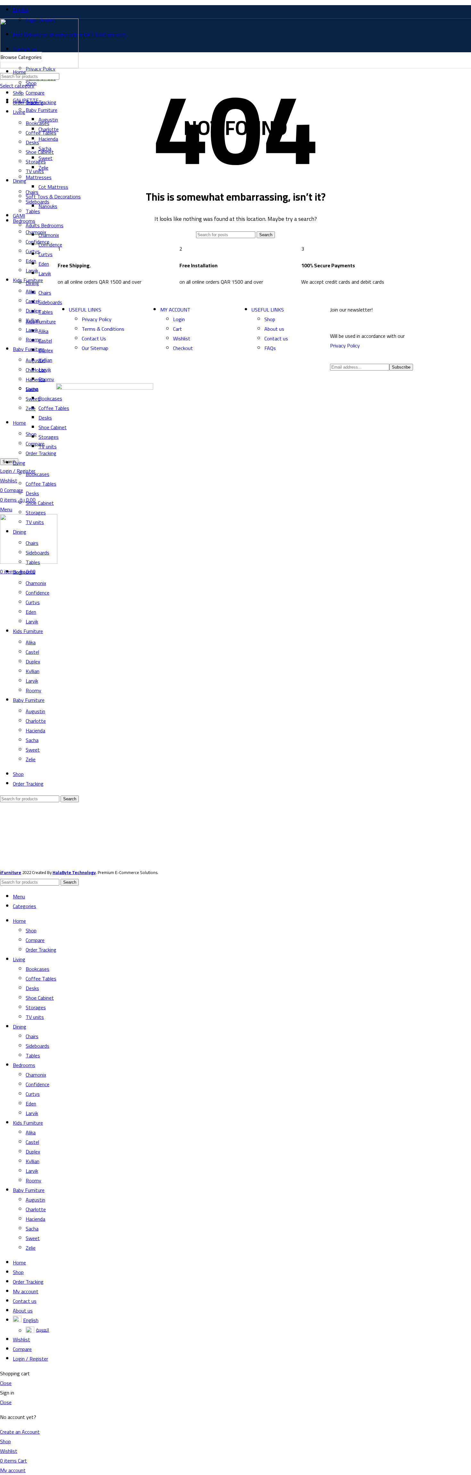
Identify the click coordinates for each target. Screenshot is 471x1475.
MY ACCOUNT (175, 309)
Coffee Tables (41, 978)
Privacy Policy (97, 319)
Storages (36, 1007)
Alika (31, 1132)
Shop (31, 83)
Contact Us (94, 338)
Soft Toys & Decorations (53, 196)
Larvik (32, 1113)
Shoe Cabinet (40, 998)
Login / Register (30, 1358)
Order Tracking (41, 949)
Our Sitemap (95, 348)
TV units (35, 171)
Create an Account (20, 1432)
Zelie (31, 1248)
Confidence (37, 1084)
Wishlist (181, 338)
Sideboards (37, 201)
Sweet (33, 1238)
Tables (33, 211)
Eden (31, 1103)
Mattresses (39, 177)
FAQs (270, 348)
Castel (32, 1142)
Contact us (276, 338)
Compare (35, 940)
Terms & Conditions (103, 329)
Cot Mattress (53, 187)
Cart (177, 329)
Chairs (32, 192)
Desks (32, 988)
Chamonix (48, 235)
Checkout (183, 348)
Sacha (32, 1228)
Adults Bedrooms (44, 225)
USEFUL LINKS (85, 309)
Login (179, 319)
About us (274, 329)
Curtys (33, 1094)
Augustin (35, 1199)
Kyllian (32, 1161)
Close (6, 1383)
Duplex (33, 1151)
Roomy (33, 1180)
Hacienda (35, 1219)
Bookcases (37, 969)
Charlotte (36, 1209)
